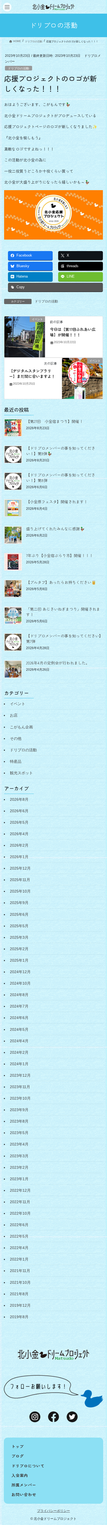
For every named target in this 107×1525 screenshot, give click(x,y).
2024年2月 (19, 1052)
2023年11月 (20, 1087)
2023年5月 (19, 1132)
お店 (14, 715)
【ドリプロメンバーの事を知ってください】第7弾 (64, 638)
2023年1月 (19, 1179)
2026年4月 (19, 834)
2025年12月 (20, 868)
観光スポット (21, 773)
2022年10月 (20, 1213)
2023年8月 (19, 1121)
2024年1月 (19, 1064)
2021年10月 (20, 1282)
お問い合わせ (24, 1494)
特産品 (15, 761)
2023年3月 (19, 1156)
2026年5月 (19, 822)
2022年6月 (19, 1225)
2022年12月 (20, 1190)
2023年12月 (20, 1075)
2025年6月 (19, 914)
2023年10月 (20, 1098)
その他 (15, 738)
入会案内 (20, 1475)
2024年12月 (20, 972)
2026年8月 (19, 799)
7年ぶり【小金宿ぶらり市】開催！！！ (59, 555)
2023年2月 (19, 1167)
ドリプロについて (28, 1465)
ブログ (18, 1456)
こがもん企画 (21, 727)
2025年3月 (19, 937)
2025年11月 (20, 880)
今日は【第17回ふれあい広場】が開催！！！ (72, 331)
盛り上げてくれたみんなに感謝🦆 (55, 528)
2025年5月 (19, 926)
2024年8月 (19, 995)
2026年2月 (19, 845)
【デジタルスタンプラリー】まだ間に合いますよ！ (32, 373)
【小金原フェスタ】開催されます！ (57, 501)
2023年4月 (19, 1144)
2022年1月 (19, 1259)
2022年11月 (20, 1202)
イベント (17, 704)
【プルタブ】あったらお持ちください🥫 (61, 582)
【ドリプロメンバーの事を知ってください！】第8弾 (60, 477)
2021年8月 (19, 1294)
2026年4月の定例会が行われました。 (57, 663)
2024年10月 (20, 983)
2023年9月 (19, 1110)
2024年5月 (19, 1029)
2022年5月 (19, 1236)
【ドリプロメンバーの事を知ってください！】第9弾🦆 (60, 450)
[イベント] (24, 336)
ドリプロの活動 (18, 68)
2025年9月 (19, 902)
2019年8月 (19, 1317)
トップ (18, 1446)
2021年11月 (20, 1270)
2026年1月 (19, 857)
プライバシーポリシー (53, 1511)
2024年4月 (19, 1041)
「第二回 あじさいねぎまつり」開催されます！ (63, 611)
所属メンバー (24, 1485)
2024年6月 (19, 1017)
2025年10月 (20, 891)
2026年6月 (19, 811)
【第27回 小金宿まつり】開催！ (54, 421)
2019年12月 (20, 1305)
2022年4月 (19, 1248)
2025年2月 (19, 949)
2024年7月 (19, 1006)
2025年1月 (19, 960)
